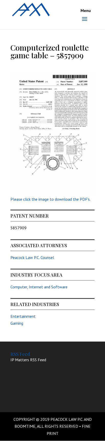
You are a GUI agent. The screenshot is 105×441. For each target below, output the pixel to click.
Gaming (16, 323)
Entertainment (23, 316)
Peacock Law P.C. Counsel (32, 257)
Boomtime (25, 426)
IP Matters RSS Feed (28, 359)
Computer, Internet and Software (39, 286)
